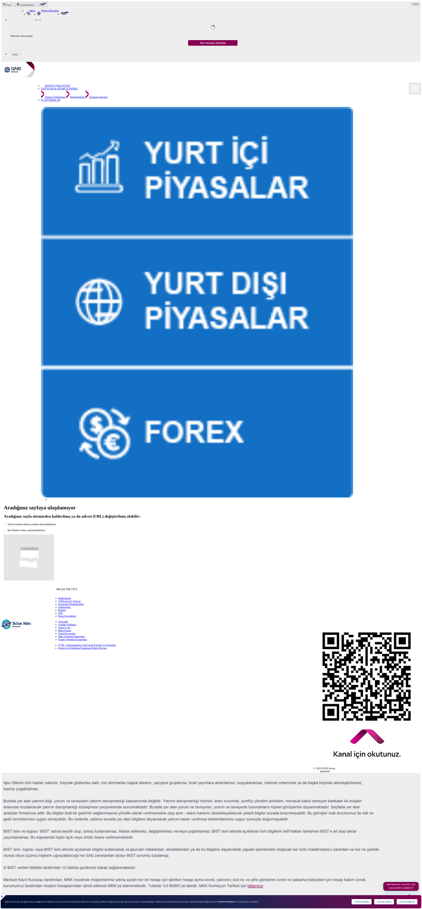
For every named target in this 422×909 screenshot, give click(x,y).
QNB (316, 771)
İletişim (62, 610)
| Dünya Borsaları (25, 5)
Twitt (326, 620)
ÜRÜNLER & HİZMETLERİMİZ (59, 88)
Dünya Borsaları (50, 10)
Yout (334, 620)
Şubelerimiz (64, 607)
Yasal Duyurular (66, 633)
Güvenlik (63, 621)
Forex (9, 5)
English (415, 4)
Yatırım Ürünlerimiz (55, 97)
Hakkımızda (64, 598)
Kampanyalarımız (98, 97)
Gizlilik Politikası (67, 624)
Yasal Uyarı (64, 627)
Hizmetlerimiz (77, 97)
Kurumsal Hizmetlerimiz (71, 604)
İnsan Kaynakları (67, 616)
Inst (315, 619)
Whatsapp (342, 620)
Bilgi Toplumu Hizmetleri (71, 636)
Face (320, 619)
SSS (60, 613)
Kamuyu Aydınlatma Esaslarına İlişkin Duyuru (82, 648)
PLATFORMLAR (50, 100)
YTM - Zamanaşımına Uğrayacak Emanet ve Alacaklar (87, 645)
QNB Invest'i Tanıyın (69, 601)
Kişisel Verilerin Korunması (72, 639)
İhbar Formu (64, 630)
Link (329, 620)
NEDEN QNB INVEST (58, 85)
